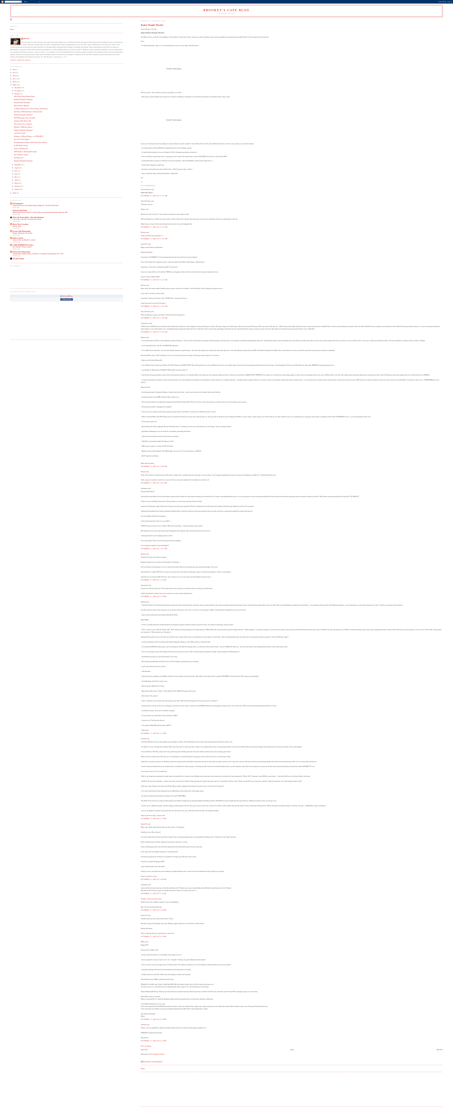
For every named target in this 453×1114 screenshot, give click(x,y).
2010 (14, 82)
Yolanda (143, 739)
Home (292, 1049)
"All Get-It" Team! (19, 133)
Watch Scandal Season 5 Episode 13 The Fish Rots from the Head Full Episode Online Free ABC (40, 212)
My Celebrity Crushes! (21, 155)
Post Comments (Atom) (157, 1054)
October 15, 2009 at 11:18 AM (154, 227)
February (18, 186)
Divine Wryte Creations (20, 224)
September (18, 165)
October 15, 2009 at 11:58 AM (154, 332)
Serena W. (144, 824)
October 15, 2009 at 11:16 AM (154, 196)
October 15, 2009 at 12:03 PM (154, 483)
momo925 (144, 244)
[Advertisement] (158, 1089)
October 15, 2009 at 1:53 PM (153, 733)
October (17, 94)
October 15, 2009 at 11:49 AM (154, 318)
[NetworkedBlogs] (66, 296)
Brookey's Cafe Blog (226, 10)
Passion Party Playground (21, 252)
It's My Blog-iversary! (21, 145)
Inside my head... (18, 238)
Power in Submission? (21, 148)
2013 (14, 73)
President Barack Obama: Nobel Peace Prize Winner (30, 142)
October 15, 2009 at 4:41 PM (153, 936)
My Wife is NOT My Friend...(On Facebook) (28, 112)
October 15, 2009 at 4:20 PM (153, 910)
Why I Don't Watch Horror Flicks (24, 96)
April (16, 180)
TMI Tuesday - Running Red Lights (25, 151)
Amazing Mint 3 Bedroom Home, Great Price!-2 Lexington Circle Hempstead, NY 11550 (38, 254)
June (16, 174)
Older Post (439, 1049)
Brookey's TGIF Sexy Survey (23, 127)
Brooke (143, 232)
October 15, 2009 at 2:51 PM (153, 818)
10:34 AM (153, 29)
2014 (14, 69)
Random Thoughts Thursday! (152, 25)
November (18, 91)
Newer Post (144, 1049)
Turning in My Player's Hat (22, 121)
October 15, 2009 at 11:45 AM (154, 280)
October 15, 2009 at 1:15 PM (153, 580)
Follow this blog (66, 299)
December (18, 88)
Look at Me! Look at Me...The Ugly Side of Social (27, 219)
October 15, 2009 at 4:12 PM (153, 893)
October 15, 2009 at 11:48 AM (154, 306)
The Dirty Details (18, 258)
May (16, 177)
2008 (14, 193)
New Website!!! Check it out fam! (22, 247)
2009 (14, 85)
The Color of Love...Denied (22, 124)
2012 (14, 76)
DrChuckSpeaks (18, 203)
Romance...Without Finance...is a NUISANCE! (28, 136)
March (17, 183)
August (17, 168)
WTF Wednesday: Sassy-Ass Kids (24, 118)
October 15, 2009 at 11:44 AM (154, 239)
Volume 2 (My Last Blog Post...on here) (24, 240)
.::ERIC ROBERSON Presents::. (23, 245)
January (17, 189)
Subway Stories (17, 226)
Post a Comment (146, 1046)
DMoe (143, 942)
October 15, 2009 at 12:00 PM (154, 466)
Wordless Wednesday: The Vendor (22, 233)
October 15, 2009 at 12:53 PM (154, 548)
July (16, 171)
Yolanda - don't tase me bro (149, 899)
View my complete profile (20, 60)
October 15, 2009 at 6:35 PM (153, 1041)
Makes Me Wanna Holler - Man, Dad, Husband (28, 217)
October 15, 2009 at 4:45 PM (153, 1019)
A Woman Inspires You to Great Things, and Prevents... (31, 109)
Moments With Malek (20, 210)
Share (142, 1068)
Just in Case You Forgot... (22, 139)
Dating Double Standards (22, 102)
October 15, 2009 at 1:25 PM (153, 596)
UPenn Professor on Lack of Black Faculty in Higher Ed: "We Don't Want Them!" (36, 205)
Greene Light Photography (22, 231)
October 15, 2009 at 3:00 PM (153, 879)
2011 (14, 79)
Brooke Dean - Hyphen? (21, 105)
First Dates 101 (19, 158)
